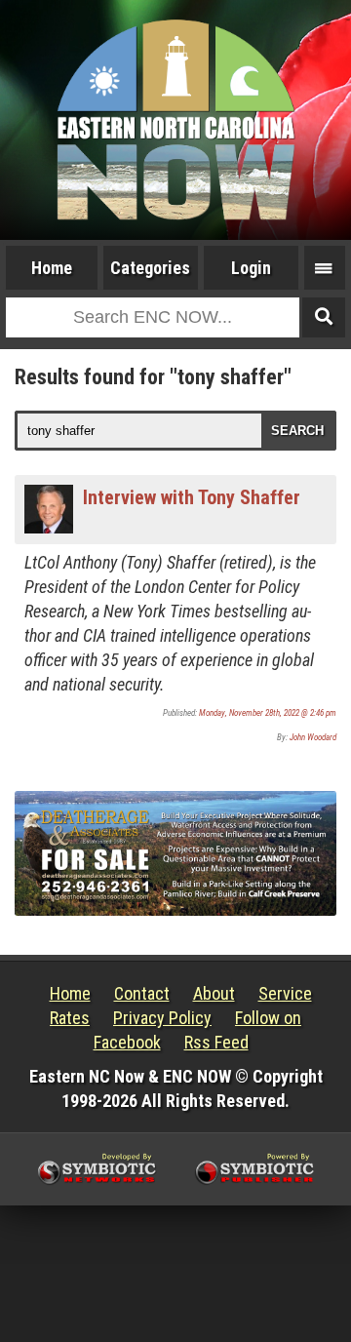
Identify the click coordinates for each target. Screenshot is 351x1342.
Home (51, 267)
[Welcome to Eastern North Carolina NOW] (176, 120)
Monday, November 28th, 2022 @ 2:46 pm (267, 713)
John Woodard (313, 737)
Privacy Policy (162, 1017)
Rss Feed (216, 1042)
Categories (150, 267)
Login (251, 267)
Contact (142, 993)
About (214, 993)
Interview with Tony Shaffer (191, 497)
